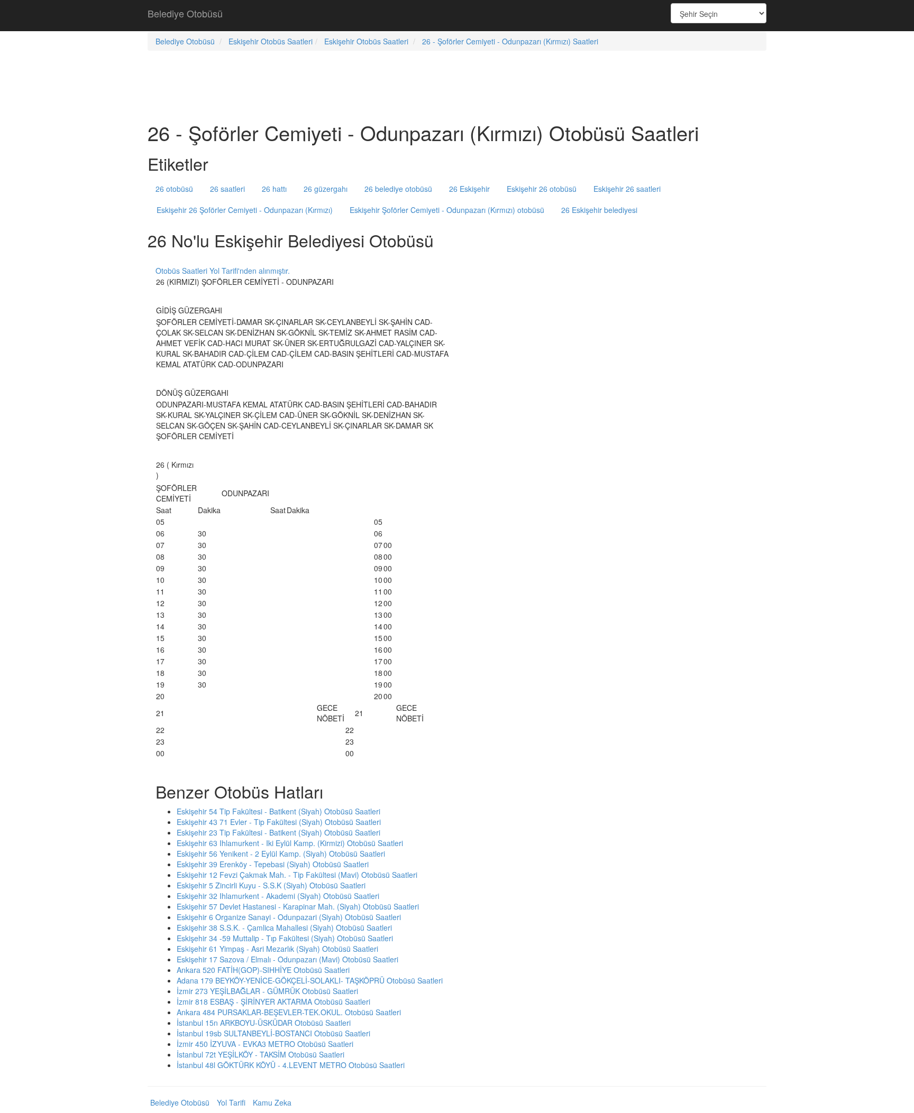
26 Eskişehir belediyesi (599, 210)
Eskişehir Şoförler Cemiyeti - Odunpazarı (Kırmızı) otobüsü (447, 210)
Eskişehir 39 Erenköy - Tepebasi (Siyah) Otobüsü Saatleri (273, 864)
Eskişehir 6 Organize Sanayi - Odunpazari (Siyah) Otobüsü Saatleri (289, 917)
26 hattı (274, 188)
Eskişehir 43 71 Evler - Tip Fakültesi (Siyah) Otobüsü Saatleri (279, 822)
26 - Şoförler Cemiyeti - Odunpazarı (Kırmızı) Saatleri (510, 41)
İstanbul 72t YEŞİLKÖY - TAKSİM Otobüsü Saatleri (260, 1054)
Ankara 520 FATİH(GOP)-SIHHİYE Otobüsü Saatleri (263, 969)
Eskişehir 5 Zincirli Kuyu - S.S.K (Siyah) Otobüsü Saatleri (271, 885)
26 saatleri (227, 188)
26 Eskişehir (469, 188)
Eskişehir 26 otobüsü (542, 188)
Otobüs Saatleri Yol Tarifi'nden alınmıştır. (223, 270)
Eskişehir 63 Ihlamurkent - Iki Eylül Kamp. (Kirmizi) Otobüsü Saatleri (290, 843)
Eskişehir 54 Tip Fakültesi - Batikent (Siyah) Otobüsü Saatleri (278, 811)
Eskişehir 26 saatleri (627, 188)
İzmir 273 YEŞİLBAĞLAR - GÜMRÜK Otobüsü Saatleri (267, 991)
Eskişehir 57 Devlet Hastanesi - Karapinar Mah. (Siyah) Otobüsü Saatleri (298, 906)
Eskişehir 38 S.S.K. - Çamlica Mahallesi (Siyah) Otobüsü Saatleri (284, 927)
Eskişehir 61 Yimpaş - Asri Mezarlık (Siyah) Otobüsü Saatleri (277, 948)
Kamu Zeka (272, 1102)
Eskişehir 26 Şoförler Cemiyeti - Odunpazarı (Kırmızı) (245, 210)
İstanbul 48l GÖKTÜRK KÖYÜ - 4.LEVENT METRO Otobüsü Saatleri (291, 1065)
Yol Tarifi (231, 1102)
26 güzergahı (326, 188)
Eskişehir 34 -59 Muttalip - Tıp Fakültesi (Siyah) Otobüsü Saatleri (285, 938)
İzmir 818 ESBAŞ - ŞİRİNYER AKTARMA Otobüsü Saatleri (273, 1001)
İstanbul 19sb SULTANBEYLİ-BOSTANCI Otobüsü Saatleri (273, 1033)
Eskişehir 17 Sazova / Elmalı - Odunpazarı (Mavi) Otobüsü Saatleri (287, 959)
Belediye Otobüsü (185, 13)
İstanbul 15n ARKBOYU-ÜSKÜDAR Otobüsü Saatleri (264, 1022)
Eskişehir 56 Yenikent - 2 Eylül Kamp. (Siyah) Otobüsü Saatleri (281, 853)
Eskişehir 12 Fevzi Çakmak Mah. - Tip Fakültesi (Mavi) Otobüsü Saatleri (297, 874)
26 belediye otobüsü (398, 188)
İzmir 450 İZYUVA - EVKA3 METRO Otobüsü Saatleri (265, 1043)
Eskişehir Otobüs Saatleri (271, 41)
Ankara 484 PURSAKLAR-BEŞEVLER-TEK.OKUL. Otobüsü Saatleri (289, 1012)
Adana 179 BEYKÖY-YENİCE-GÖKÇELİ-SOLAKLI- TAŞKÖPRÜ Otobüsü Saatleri (310, 980)
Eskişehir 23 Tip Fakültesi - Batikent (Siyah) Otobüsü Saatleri (278, 832)
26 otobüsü (174, 188)
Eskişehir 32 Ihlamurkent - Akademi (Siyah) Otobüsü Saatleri (278, 896)
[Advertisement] (457, 16)
